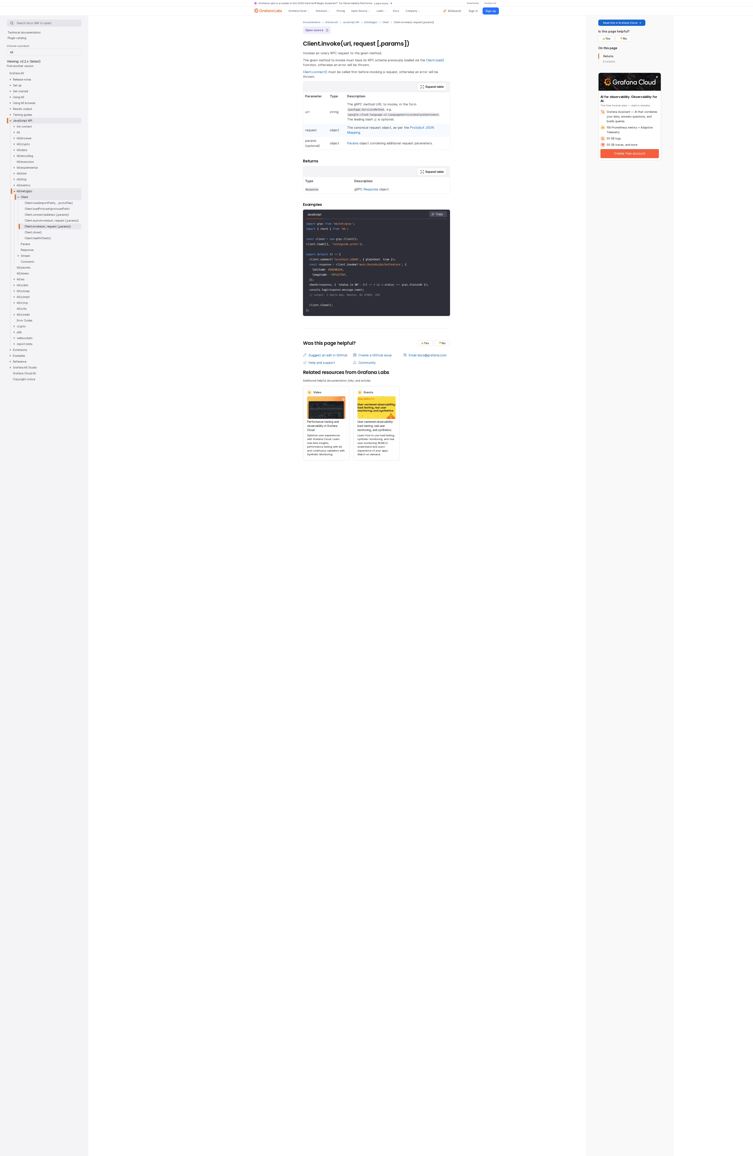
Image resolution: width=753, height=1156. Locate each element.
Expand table (435, 86)
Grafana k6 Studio (25, 367)
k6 (18, 132)
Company (411, 10)
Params (352, 143)
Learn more (381, 3)
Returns (608, 56)
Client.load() (435, 60)
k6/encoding (25, 156)
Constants (27, 261)
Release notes (22, 79)
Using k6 (18, 97)
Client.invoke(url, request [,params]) (48, 226)
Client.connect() (315, 72)
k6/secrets (24, 267)
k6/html (21, 173)
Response (371, 189)
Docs (396, 10)
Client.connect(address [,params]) (47, 214)
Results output (22, 108)
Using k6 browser (24, 103)
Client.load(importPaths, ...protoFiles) (49, 203)
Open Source (359, 10)
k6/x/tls (22, 308)
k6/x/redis (23, 314)
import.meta (24, 344)
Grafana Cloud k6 (24, 373)
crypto (21, 326)
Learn (380, 10)
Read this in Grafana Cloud (620, 22)
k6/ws (21, 279)
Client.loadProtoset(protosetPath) (47, 208)
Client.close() (33, 232)
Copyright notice (24, 379)
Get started (20, 91)
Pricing (341, 10)
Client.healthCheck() (38, 238)
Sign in (473, 11)
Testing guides (22, 114)
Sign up (491, 11)
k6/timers (23, 273)
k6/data (22, 150)
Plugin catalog (17, 38)
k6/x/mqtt (23, 297)
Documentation (311, 22)
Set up (17, 85)
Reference (19, 361)
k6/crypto (23, 144)
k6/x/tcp (22, 302)
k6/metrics (23, 185)
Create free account (629, 153)
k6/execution (25, 161)
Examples (19, 355)
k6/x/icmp (23, 291)
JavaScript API (351, 22)
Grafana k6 (331, 22)
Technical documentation (24, 32)
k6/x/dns (22, 285)
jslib (19, 332)
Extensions (20, 349)
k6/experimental (27, 167)
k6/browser (24, 138)
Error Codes (24, 320)
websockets (25, 338)
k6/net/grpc (370, 22)
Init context (24, 126)
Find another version (20, 66)
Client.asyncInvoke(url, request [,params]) (52, 220)
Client (385, 22)
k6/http (22, 179)
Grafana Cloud (297, 10)
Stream (25, 255)
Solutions (321, 10)
